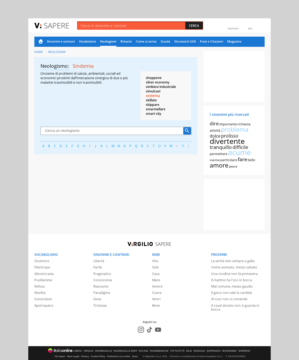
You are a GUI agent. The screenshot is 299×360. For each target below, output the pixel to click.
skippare (152, 104)
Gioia (97, 299)
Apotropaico (43, 305)
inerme (215, 160)
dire (214, 123)
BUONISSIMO (229, 351)
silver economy (157, 82)
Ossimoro (41, 261)
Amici (156, 299)
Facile (97, 267)
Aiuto (135, 356)
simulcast (153, 91)
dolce (215, 136)
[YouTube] (158, 329)
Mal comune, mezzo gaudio (232, 286)
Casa (155, 273)
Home (40, 42)
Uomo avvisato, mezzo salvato (234, 267)
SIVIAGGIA (199, 351)
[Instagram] (141, 329)
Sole (155, 267)
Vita (155, 261)
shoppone (154, 78)
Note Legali (73, 356)
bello (251, 160)
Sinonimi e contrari (61, 41)
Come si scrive (146, 41)
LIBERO (77, 351)
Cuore (157, 292)
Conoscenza (102, 280)
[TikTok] (149, 329)
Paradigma (101, 292)
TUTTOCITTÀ (177, 351)
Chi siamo (60, 356)
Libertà (98, 261)
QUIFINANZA (214, 351)
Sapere (56, 25)
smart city (153, 113)
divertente (227, 141)
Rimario (126, 41)
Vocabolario (87, 41)
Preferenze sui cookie (118, 356)
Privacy (85, 356)
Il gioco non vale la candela (231, 292)
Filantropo (42, 267)
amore (219, 165)
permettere (218, 154)
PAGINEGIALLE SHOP (125, 351)
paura (233, 166)
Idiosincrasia (44, 273)
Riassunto (101, 286)
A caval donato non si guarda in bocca (235, 307)
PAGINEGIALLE (103, 351)
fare (242, 159)
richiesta (244, 124)
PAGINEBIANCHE (159, 351)
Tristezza (100, 305)
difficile (240, 147)
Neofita (40, 292)
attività (215, 130)
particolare (228, 160)
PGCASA (143, 351)
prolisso (229, 135)
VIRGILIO (89, 351)
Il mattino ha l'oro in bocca (231, 280)
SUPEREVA (244, 351)
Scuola (165, 41)
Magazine (234, 41)
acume (239, 152)
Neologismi (108, 41)
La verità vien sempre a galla (232, 261)
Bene (156, 305)
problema (235, 129)
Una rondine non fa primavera (234, 273)
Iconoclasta (43, 299)
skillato (151, 100)
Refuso (39, 286)
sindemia (153, 95)
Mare (156, 280)
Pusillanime (43, 280)
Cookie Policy (98, 356)
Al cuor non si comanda (229, 299)
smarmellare (155, 109)
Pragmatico (102, 273)
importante (228, 124)
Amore (157, 286)
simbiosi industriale (161, 86)
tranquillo (221, 147)
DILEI (189, 351)
